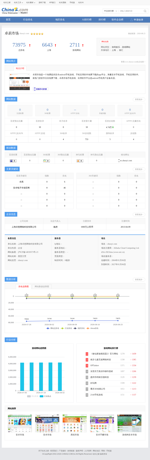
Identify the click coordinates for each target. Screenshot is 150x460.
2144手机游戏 (96, 395)
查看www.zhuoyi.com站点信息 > (133, 62)
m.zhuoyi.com (126, 160)
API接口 (52, 2)
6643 (47, 45)
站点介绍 (20, 68)
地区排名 (60, 19)
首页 (8, 19)
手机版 (109, 451)
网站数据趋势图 (42, 286)
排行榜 (102, 19)
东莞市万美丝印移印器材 (101, 371)
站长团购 (62, 2)
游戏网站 (77, 50)
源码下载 (42, 2)
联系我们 (53, 451)
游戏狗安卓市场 (129, 435)
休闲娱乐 (116, 47)
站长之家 (7, 2)
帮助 (103, 451)
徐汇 (121, 50)
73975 (19, 45)
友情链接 (70, 451)
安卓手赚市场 (102, 435)
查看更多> (139, 99)
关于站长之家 (43, 451)
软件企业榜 (117, 19)
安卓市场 (20, 435)
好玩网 (93, 383)
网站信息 (105, 42)
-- (75, 109)
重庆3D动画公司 (97, 389)
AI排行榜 (87, 19)
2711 (75, 45)
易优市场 (75, 435)
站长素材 (29, 2)
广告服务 (62, 451)
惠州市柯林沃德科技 (99, 377)
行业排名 (28, 19)
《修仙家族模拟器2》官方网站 (104, 354)
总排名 (21, 50)
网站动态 (96, 451)
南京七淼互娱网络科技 (100, 360)
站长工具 (17, 2)
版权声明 (79, 451)
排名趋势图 (23, 286)
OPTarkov (94, 365)
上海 (49, 50)
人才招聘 (87, 451)
